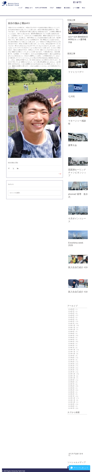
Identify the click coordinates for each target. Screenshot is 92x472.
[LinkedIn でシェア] (18, 168)
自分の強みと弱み (13, 162)
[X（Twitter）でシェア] (13, 168)
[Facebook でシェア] (9, 168)
